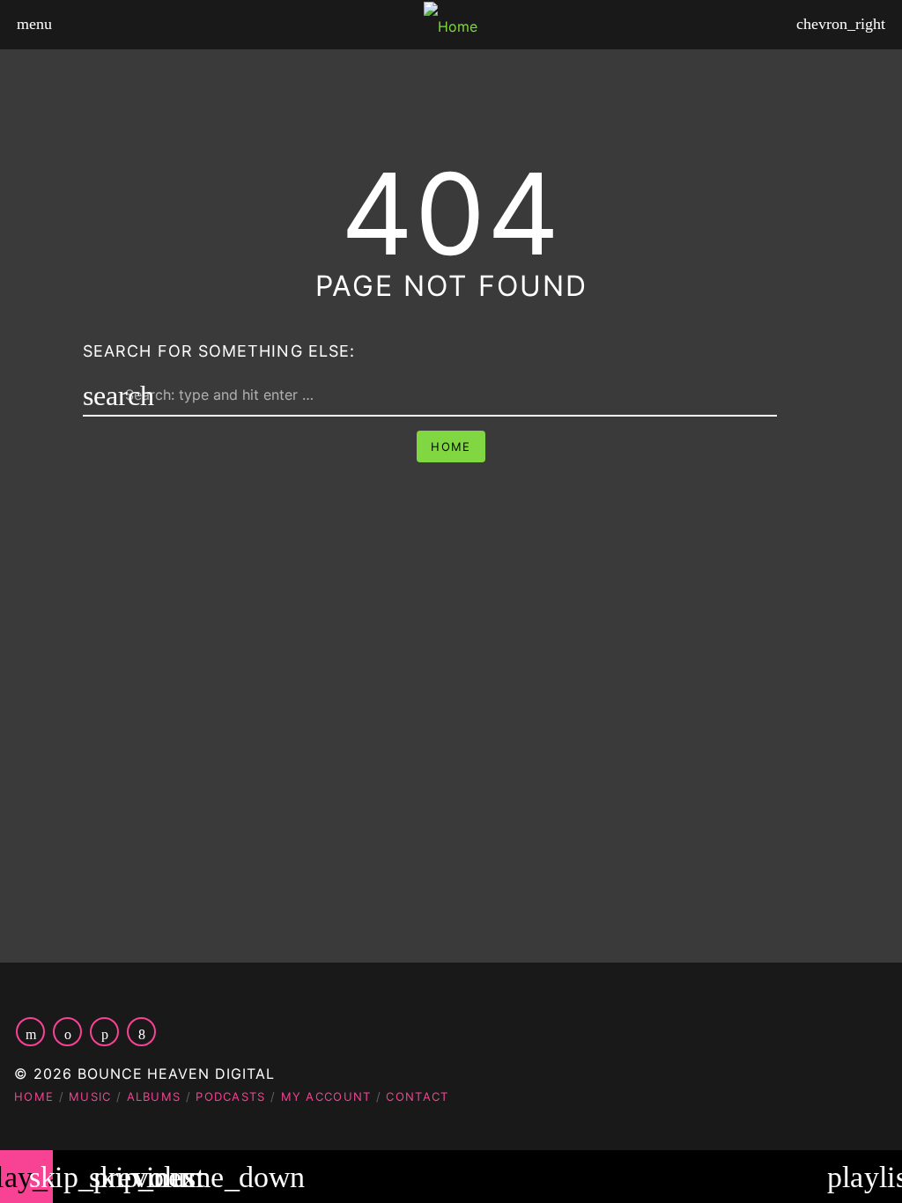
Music (90, 1096)
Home (450, 446)
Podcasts (230, 1096)
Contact (417, 1096)
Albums (154, 1096)
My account (326, 1096)
